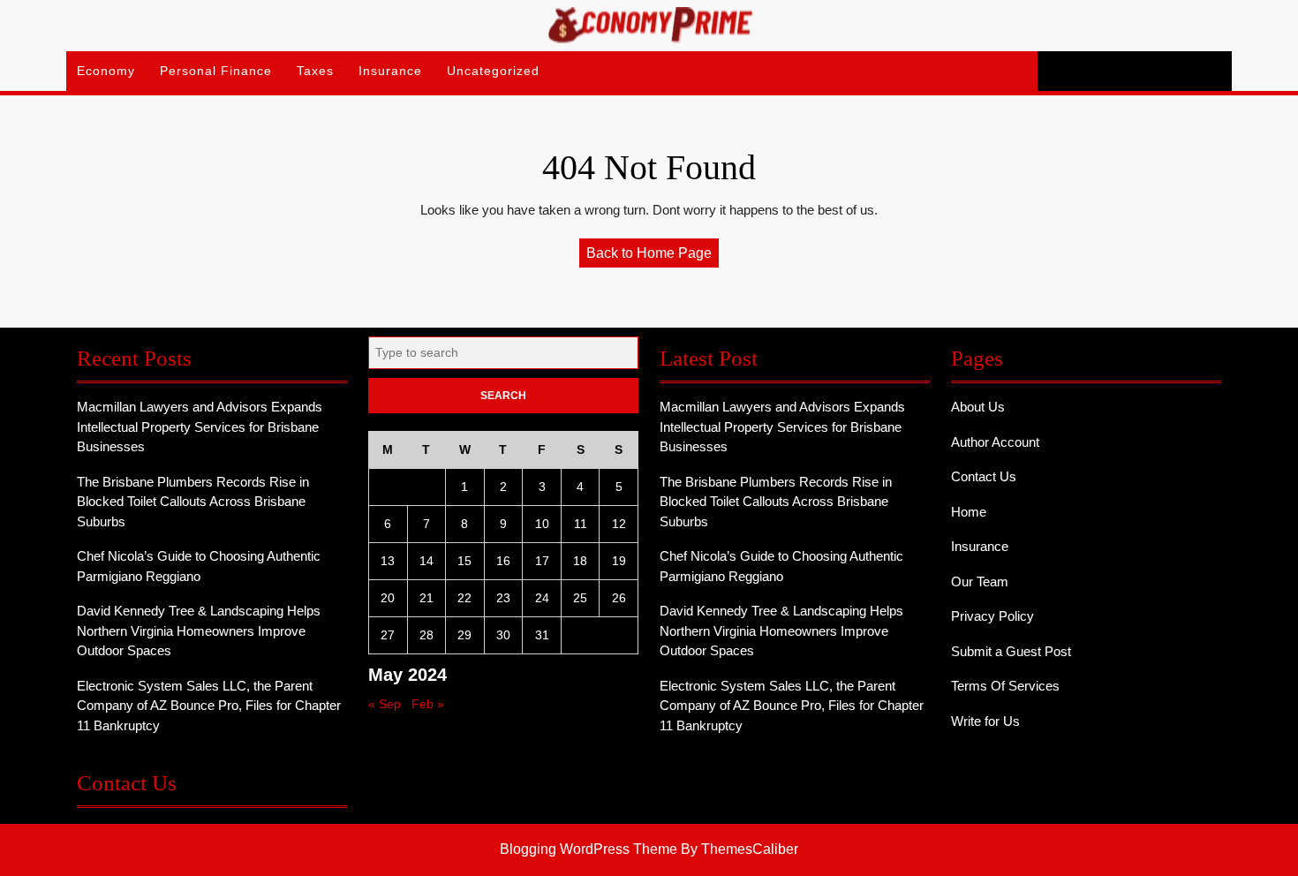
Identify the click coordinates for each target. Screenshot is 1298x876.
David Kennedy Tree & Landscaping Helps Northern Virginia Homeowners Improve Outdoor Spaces (199, 630)
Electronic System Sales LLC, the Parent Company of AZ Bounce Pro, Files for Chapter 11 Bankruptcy (209, 705)
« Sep (384, 704)
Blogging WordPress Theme (588, 849)
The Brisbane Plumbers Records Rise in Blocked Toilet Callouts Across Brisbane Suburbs (193, 501)
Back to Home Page (652, 256)
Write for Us (985, 721)
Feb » (427, 704)
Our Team (979, 581)
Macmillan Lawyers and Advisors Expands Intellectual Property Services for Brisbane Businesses (199, 426)
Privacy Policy (992, 615)
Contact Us (983, 476)
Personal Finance (216, 71)
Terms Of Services (1005, 685)
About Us (978, 406)
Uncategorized (493, 71)
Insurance (390, 71)
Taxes (315, 71)
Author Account (995, 441)
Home (968, 511)
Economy (106, 71)
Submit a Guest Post (1011, 651)
